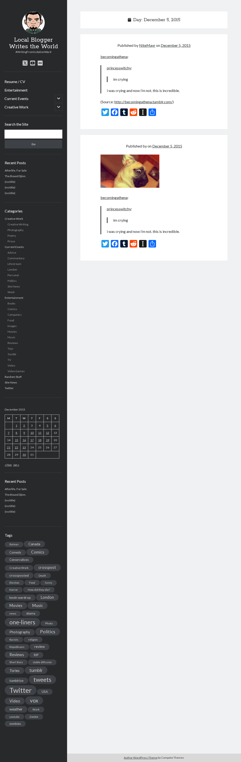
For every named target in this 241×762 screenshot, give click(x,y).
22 (16, 447)
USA (45, 692)
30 (24, 454)
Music (11, 337)
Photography (16, 230)
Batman (14, 544)
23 (24, 447)
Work (11, 292)
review (39, 647)
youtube (14, 716)
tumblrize (16, 680)
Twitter (9, 388)
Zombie (33, 716)
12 (47, 433)
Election (14, 582)
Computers (15, 314)
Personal (13, 275)
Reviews (13, 343)
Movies (12, 331)
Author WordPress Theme (140, 757)
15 (16, 440)
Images (12, 326)
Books (12, 303)
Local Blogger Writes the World (33, 43)
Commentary (16, 258)
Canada (34, 544)
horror (13, 589)
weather (16, 709)
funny (48, 582)
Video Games (16, 371)
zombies (15, 724)
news (12, 613)
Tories (14, 670)
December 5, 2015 (176, 45)
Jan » (16, 465)
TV (9, 360)
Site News (14, 286)
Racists (13, 639)
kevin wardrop (20, 597)
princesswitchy (119, 68)
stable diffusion (42, 662)
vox (34, 700)
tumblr (36, 670)
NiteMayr (147, 45)
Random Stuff (13, 377)
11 (39, 433)
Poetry (12, 235)
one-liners (22, 622)
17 (32, 440)
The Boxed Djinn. (15, 176)
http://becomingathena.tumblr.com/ (143, 102)
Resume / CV (14, 81)
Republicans (16, 647)
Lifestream (14, 264)
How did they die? (39, 589)
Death (42, 575)
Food (11, 320)
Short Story (16, 662)
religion (33, 639)
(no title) (10, 182)
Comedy (15, 552)
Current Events (16, 98)
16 (24, 440)
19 (47, 440)
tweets (42, 679)
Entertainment (16, 90)
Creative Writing (18, 224)
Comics (12, 309)
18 (39, 440)
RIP (36, 655)
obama (30, 613)
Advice (12, 252)
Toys (10, 348)
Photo (49, 623)
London (12, 269)
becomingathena (114, 56)
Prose (11, 241)
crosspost (47, 567)
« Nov (8, 465)
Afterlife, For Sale (16, 170)
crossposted (19, 575)
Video (11, 365)
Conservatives (19, 560)
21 (8, 447)
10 (32, 433)
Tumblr (12, 354)
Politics (12, 281)
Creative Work (16, 107)
